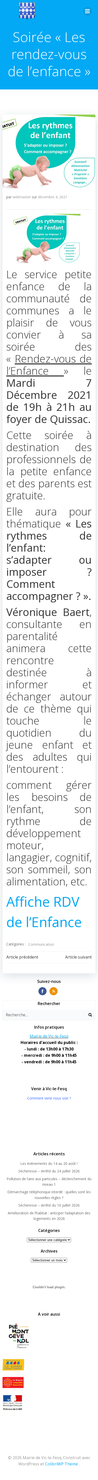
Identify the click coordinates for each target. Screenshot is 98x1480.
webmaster (22, 197)
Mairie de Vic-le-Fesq (49, 1036)
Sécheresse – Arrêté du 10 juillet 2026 (49, 1205)
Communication (41, 944)
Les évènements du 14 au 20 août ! (49, 1163)
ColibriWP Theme (61, 1464)
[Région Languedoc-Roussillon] (49, 1382)
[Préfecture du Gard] (49, 1402)
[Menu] (87, 11)
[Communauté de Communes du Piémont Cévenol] (49, 1336)
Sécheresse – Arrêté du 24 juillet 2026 (49, 1171)
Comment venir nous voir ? (49, 1098)
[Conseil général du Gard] (49, 1365)
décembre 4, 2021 (52, 197)
